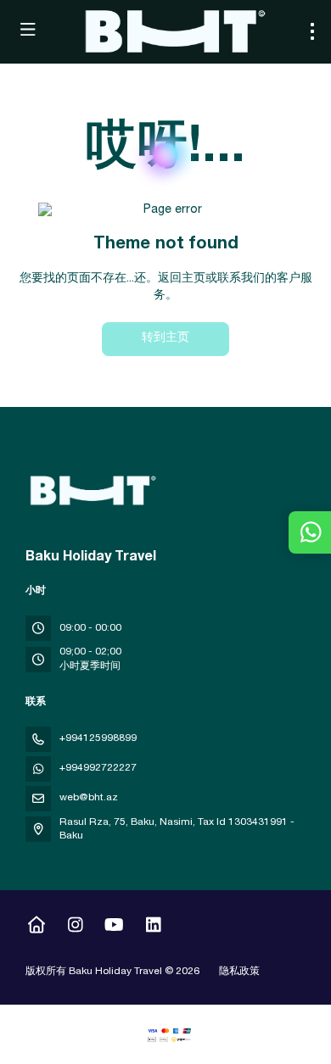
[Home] (36, 927)
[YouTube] (114, 927)
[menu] (312, 31)
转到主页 (165, 338)
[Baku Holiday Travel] (90, 491)
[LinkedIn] (153, 927)
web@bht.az (88, 798)
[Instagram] (75, 927)
